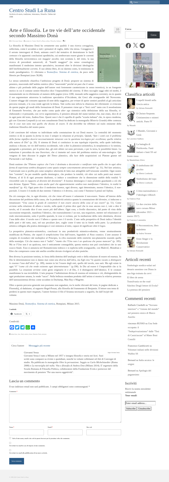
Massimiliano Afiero (137, 160)
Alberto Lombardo (146, 173)
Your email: (131, 395)
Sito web (89, 427)
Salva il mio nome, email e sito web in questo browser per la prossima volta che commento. (41, 438)
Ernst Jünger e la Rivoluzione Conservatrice (144, 242)
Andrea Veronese (145, 233)
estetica (26, 334)
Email (50, 427)
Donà (22, 334)
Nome (11, 427)
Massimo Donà (37, 334)
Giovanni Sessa (17, 41)
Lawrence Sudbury (137, 139)
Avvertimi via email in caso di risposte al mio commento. (27, 445)
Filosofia (53, 41)
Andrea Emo (14, 334)
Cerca (128, 29)
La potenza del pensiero (138, 289)
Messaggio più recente (39, 345)
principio (44, 334)
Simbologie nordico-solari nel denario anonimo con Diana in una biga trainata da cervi (141, 269)
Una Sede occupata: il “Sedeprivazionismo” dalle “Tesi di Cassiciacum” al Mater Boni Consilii (143, 331)
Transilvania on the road (138, 281)
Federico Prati (135, 199)
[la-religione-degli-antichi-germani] (133, 85)
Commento (13, 391)
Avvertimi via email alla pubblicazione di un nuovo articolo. (28, 453)
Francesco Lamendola (138, 220)
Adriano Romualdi (145, 108)
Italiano (59, 41)
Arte (19, 334)
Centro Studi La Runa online (41, 41)
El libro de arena (135, 277)
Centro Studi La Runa (32, 10)
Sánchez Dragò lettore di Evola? (142, 285)
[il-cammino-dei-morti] (142, 85)
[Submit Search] (131, 2)
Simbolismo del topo (146, 178)
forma (30, 334)
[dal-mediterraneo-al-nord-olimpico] (152, 84)
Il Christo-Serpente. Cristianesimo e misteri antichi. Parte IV (147, 117)
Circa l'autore (17, 345)
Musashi (133, 125)
